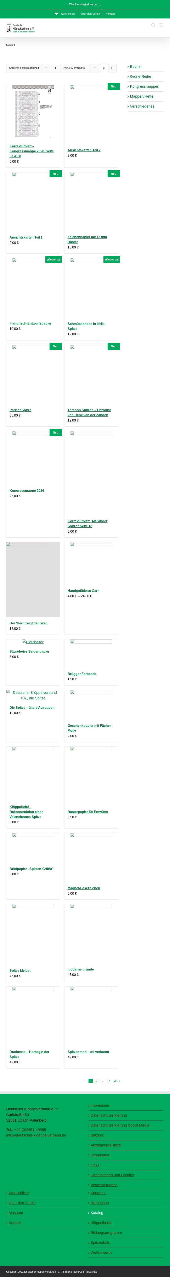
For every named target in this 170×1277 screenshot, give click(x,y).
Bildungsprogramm (106, 1233)
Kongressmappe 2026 (27, 490)
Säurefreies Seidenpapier (29, 651)
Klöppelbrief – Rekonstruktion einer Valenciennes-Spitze (26, 812)
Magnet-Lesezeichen (84, 888)
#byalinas (91, 1271)
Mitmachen (100, 1203)
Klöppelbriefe (101, 1223)
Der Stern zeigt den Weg (28, 623)
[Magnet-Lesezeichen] (91, 857)
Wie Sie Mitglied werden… (85, 4)
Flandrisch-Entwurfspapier (30, 323)
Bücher (136, 66)
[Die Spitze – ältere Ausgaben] (33, 695)
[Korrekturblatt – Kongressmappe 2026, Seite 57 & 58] (33, 112)
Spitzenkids (100, 1243)
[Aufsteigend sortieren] (55, 68)
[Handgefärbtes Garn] (91, 563)
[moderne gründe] (91, 933)
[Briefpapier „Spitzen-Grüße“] (33, 847)
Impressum (100, 1105)
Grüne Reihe (140, 76)
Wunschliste (19, 1193)
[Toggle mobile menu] (161, 25)
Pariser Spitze (20, 410)
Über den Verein (22, 1203)
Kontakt (15, 1223)
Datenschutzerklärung (109, 1115)
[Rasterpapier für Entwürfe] (91, 776)
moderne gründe (81, 969)
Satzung (97, 1135)
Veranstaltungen (104, 1185)
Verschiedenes (142, 106)
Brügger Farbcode (82, 674)
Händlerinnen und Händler (112, 1175)
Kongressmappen (144, 86)
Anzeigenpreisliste (106, 1145)
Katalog (97, 1213)
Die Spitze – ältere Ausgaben (32, 707)
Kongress (98, 1193)
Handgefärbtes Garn (84, 590)
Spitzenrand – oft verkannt (88, 1052)
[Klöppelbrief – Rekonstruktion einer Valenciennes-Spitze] (33, 773)
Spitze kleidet (20, 970)
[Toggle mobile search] (153, 25)
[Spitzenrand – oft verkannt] (91, 1016)
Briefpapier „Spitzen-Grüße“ (32, 869)
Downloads (100, 1155)
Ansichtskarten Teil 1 (26, 237)
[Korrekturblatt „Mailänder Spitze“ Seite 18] (91, 473)
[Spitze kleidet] (33, 934)
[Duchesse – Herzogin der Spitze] (33, 1016)
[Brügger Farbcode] (91, 653)
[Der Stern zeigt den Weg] (33, 579)
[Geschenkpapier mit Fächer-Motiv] (91, 704)
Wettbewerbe (102, 1252)
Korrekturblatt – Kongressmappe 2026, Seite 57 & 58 (32, 151)
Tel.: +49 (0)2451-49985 (26, 1130)
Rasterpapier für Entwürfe (88, 812)
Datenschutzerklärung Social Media (120, 1125)
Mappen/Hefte (141, 96)
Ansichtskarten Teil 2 (84, 150)
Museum (16, 1213)
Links (95, 1165)
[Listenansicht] (112, 68)
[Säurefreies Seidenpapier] (33, 642)
